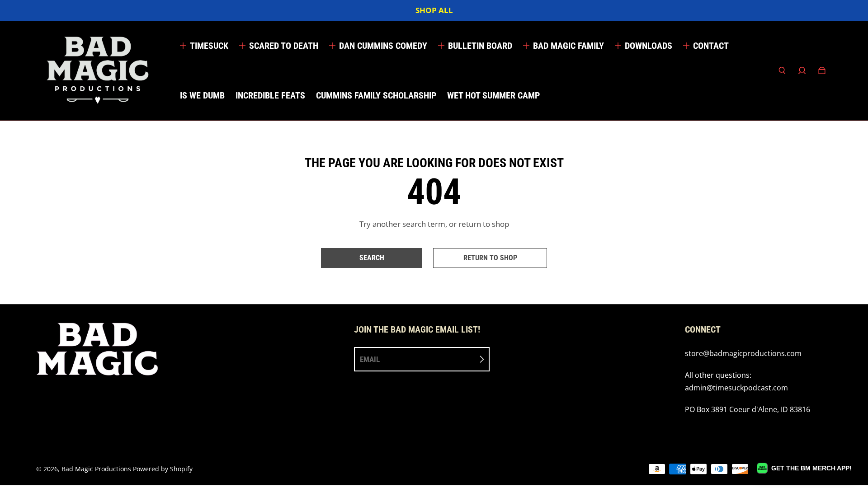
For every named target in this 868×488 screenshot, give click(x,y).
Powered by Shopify (163, 469)
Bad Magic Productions (96, 469)
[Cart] (822, 70)
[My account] (802, 70)
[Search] (782, 70)
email (370, 359)
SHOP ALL (434, 10)
